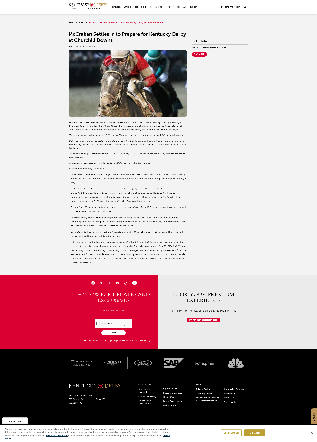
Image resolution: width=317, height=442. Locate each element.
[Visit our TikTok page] (125, 283)
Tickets (170, 7)
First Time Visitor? (229, 7)
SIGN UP (199, 54)
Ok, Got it (255, 433)
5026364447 (228, 310)
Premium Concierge (203, 320)
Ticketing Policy (204, 393)
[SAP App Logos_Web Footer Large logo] (174, 363)
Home (72, 22)
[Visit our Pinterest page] (117, 283)
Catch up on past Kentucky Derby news (124, 340)
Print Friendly (230, 402)
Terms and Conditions (57, 435)
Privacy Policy (203, 389)
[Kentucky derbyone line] (95, 386)
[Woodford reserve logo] (81, 363)
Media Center (169, 405)
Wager (128, 7)
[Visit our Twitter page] (101, 283)
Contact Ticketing (188, 7)
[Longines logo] (112, 363)
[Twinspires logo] (205, 363)
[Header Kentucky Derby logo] (88, 7)
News (82, 22)
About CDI (228, 397)
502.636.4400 (75, 403)
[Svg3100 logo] (236, 363)
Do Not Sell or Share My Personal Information (207, 399)
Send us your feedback (144, 390)
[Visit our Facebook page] (93, 283)
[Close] (311, 432)
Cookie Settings (231, 433)
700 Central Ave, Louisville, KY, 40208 (87, 399)
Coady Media (169, 397)
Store (158, 7)
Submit (113, 332)
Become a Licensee (172, 393)
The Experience (143, 7)
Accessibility (229, 393)
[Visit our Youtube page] (133, 283)
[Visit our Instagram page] (109, 283)
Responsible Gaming (233, 389)
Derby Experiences (172, 401)
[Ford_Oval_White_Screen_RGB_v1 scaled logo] (143, 363)
